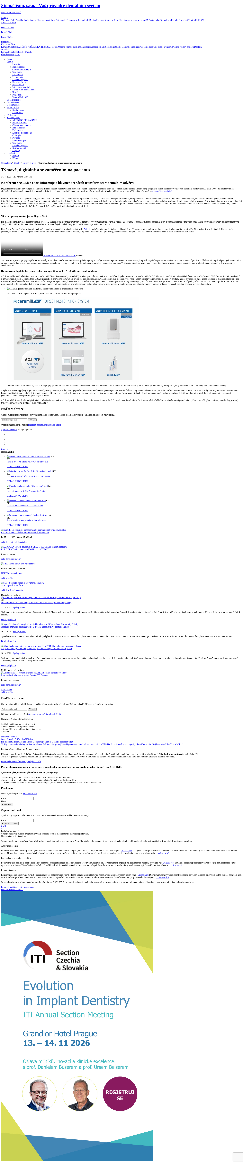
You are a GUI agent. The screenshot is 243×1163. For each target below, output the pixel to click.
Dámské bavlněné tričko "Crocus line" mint (26, 491)
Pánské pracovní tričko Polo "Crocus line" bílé (27, 461)
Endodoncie (72, 20)
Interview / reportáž (139, 20)
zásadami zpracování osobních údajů (44, 425)
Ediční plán (20, 739)
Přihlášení (16, 12)
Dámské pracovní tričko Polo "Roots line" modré (28, 476)
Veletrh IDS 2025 (196, 20)
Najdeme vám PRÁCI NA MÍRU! (167, 744)
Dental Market (7, 27)
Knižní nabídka (8, 44)
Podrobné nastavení (10, 761)
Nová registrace (30, 793)
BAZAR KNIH (50, 47)
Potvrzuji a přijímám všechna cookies (17, 887)
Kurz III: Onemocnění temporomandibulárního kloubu (25, 532)
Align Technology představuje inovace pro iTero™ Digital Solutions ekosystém (36, 648)
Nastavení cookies (9, 736)
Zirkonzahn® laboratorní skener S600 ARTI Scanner (24, 675)
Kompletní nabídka (9, 47)
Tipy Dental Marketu (35, 583)
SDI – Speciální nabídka (12, 585)
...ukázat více (126, 850)
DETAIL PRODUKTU (17, 466)
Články (4, 17)
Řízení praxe (124, 20)
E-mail (4, 798)
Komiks (174, 20)
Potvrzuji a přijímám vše (30, 761)
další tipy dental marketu (12, 590)
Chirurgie (126, 47)
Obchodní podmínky (42, 742)
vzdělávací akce (59, 530)
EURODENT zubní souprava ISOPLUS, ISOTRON (25, 549)
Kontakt (10, 739)
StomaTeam (6, 163)
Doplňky (198, 47)
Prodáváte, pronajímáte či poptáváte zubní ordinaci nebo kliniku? (74, 744)
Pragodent (183, 20)
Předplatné (6, 42)
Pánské (21, 52)
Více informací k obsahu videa (59, 255)
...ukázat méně (162, 853)
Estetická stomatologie (111, 47)
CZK (9, 12)
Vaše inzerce (29, 563)
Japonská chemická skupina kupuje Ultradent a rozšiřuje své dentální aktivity (35, 627)
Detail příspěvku (8, 619)
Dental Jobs (17, 112)
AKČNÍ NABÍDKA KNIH (30, 47)
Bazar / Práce (7, 37)
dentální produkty (59, 547)
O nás (3, 739)
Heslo (3, 801)
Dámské (28, 52)
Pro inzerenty (7, 742)
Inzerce (4, 449)
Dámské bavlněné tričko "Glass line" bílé (25, 505)
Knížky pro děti (187, 47)
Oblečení (5, 49)
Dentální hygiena (96, 20)
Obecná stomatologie (46, 20)
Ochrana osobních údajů (62, 742)
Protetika (19, 20)
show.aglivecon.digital (162, 191)
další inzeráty (7, 578)
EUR (12, 54)
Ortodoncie (61, 20)
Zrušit (3, 826)
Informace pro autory (23, 742)
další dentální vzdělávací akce (14, 542)
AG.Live (88, 229)
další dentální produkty (11, 559)
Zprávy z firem (111, 20)
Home (9, 59)
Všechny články (8, 20)
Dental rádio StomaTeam (159, 20)
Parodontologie (146, 47)
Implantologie (30, 20)
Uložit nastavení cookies (12, 889)
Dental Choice (7, 32)
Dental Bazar (18, 110)
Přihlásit (32, 420)
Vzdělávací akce (8, 22)
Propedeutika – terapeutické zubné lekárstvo (26, 520)
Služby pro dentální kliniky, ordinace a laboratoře (23, 744)
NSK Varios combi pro (11, 573)
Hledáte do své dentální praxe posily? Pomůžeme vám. (127, 744)
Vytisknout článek (9, 429)
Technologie (83, 20)
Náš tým (29, 739)
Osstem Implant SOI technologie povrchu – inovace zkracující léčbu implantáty (36, 602)
